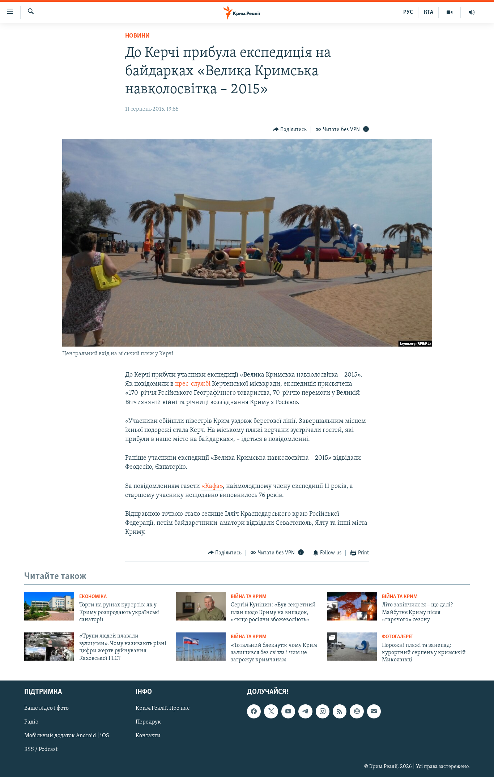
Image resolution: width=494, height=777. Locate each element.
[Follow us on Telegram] (305, 711)
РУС (408, 12)
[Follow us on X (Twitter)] (271, 711)
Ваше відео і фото (46, 708)
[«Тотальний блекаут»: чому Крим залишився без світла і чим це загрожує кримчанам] (201, 646)
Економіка (93, 597)
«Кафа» (212, 486)
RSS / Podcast (41, 749)
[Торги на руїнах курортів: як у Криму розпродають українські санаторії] (49, 606)
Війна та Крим (249, 597)
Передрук (148, 722)
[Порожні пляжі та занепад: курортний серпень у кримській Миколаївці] (352, 646)
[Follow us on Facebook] (254, 711)
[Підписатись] (374, 711)
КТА (428, 12)
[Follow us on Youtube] (288, 711)
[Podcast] (356, 711)
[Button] (290, 129)
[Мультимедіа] (450, 12)
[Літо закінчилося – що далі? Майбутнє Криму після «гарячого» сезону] (352, 606)
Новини (137, 36)
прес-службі (193, 384)
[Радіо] (471, 12)
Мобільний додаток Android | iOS (66, 736)
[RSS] (339, 711)
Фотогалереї (397, 637)
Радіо (31, 722)
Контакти (148, 736)
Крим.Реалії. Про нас (162, 708)
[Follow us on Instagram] (322, 711)
